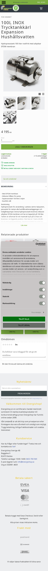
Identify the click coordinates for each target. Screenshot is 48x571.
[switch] (42, 289)
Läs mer (24, 225)
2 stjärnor (5, 345)
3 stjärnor (7, 345)
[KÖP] (24, 147)
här (13, 446)
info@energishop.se (26, 462)
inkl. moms (41, 2)
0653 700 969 (31, 459)
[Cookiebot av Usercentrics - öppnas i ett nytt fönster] (35, 244)
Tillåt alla (24, 319)
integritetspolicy (37, 398)
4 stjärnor (9, 345)
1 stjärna (3, 345)
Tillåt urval (24, 325)
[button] (4, 2)
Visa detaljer (36, 312)
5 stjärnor (11, 345)
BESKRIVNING (7, 186)
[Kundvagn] (40, 8)
